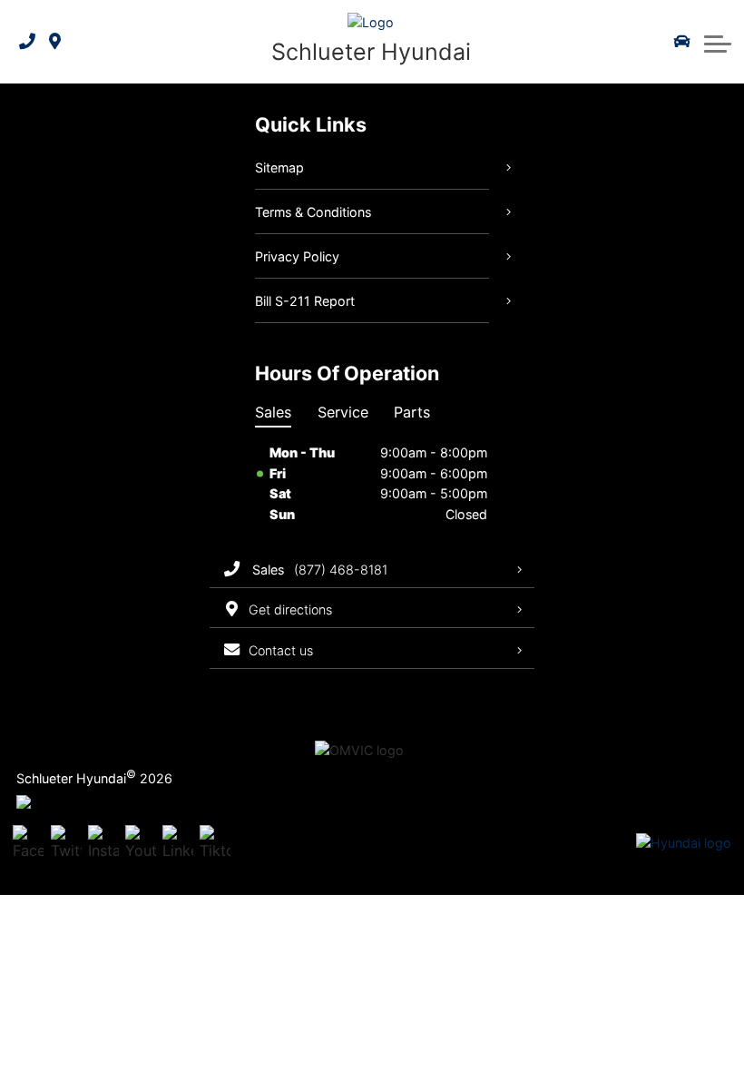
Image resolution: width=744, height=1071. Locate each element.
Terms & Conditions (313, 212)
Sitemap (279, 167)
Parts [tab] (412, 412)
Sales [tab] (273, 412)
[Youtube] (140, 843)
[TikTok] (215, 843)
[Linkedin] (177, 843)
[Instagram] (103, 843)
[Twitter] (66, 843)
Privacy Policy (297, 256)
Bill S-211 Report (305, 301)
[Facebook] (28, 843)
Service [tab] (343, 412)
